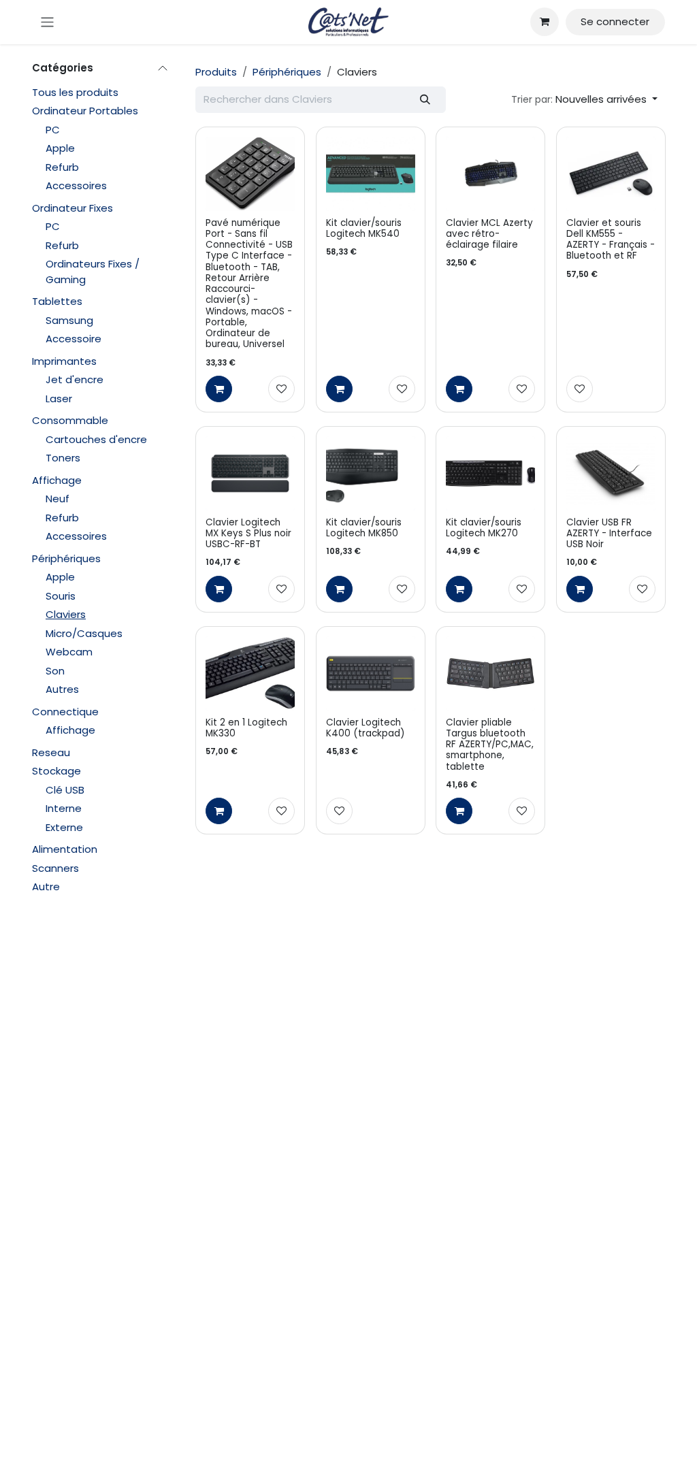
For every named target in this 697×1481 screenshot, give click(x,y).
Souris (61, 596)
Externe (64, 827)
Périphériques (66, 558)
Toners (63, 458)
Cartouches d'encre (96, 439)
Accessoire (73, 338)
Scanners (55, 868)
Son (55, 671)
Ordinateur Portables (85, 110)
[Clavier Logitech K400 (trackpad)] (370, 673)
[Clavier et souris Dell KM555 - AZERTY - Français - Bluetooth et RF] (610, 174)
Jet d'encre (74, 379)
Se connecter (615, 21)
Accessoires (76, 185)
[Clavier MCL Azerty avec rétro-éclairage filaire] (490, 174)
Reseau (51, 752)
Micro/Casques (84, 633)
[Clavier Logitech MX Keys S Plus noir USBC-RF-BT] (250, 473)
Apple (60, 148)
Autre (46, 886)
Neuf (57, 498)
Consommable (70, 420)
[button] (584, 99)
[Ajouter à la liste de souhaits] (281, 389)
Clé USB (65, 790)
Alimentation (64, 849)
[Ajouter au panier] (219, 389)
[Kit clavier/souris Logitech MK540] (370, 174)
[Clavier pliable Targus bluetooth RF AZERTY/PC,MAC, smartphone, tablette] (490, 673)
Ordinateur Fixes (72, 208)
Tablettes (57, 301)
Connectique (65, 711)
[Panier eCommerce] (544, 21)
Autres (62, 689)
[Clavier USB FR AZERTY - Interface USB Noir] (610, 473)
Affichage (57, 480)
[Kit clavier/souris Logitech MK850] (370, 473)
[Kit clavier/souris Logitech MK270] (490, 473)
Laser (59, 398)
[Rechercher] (425, 99)
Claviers (66, 614)
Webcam (69, 652)
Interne (64, 808)
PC (53, 130)
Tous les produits (75, 92)
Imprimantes (64, 361)
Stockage (56, 771)
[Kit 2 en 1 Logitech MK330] (250, 673)
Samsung (69, 320)
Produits (216, 72)
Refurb (62, 167)
